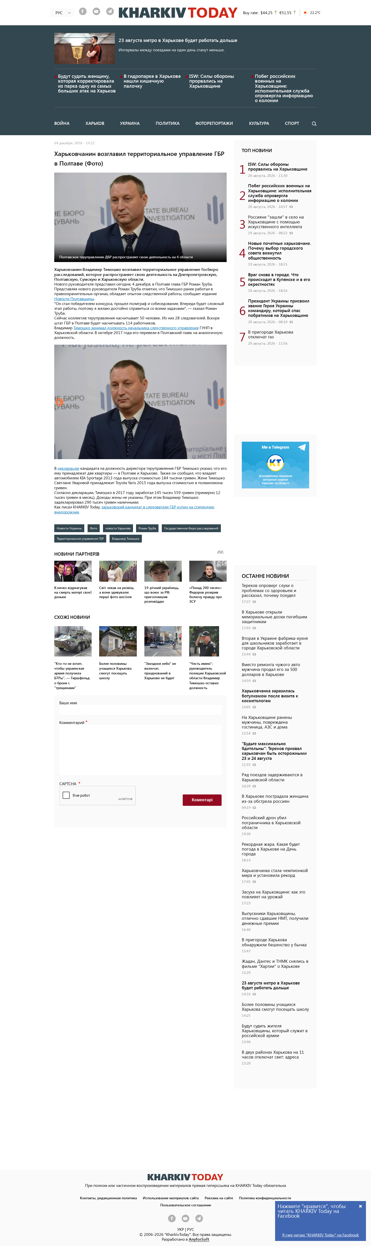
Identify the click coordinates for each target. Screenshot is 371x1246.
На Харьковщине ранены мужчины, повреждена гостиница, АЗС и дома (267, 722)
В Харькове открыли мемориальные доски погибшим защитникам (274, 616)
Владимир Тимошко (125, 538)
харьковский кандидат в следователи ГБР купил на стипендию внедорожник (134, 509)
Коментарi (202, 800)
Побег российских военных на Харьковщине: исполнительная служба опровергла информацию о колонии (284, 88)
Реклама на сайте (219, 1197)
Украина (130, 123)
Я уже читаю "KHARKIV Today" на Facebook (320, 1234)
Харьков (95, 123)
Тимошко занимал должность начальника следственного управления (136, 327)
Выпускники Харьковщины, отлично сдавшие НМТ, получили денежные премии (275, 918)
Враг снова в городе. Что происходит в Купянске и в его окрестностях (279, 279)
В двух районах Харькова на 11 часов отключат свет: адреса (273, 1054)
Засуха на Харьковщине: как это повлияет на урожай (273, 894)
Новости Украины (69, 528)
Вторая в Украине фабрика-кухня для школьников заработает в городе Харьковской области (275, 642)
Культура (259, 123)
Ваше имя (68, 702)
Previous (59, 402)
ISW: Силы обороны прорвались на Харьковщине (211, 81)
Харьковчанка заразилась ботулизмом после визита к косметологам (270, 695)
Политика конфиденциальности (265, 1197)
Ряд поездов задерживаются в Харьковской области (272, 777)
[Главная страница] (185, 1177)
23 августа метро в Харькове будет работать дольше (178, 40)
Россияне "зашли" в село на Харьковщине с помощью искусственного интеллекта (276, 221)
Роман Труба (147, 528)
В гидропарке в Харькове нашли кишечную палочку (152, 81)
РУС (190, 1229)
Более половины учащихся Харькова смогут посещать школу (275, 1006)
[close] (360, 1206)
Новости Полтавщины (74, 298)
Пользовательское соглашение (185, 1205)
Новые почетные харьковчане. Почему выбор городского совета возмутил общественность (279, 250)
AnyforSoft (199, 1239)
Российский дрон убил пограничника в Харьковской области (271, 822)
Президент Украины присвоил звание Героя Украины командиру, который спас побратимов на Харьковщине (278, 308)
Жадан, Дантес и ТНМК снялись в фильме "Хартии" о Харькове (275, 963)
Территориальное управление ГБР (80, 538)
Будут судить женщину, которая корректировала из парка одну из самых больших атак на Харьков (87, 83)
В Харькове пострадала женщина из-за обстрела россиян (275, 798)
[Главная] (178, 13)
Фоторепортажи (214, 123)
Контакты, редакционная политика (108, 1197)
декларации (68, 468)
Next (221, 402)
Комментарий (71, 722)
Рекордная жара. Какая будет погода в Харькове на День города (271, 848)
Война (61, 123)
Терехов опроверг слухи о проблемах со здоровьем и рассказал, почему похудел (269, 590)
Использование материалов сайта (171, 1197)
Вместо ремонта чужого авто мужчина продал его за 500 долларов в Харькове (271, 669)
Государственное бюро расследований (191, 528)
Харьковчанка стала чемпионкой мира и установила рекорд (275, 872)
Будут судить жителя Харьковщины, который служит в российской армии (275, 1030)
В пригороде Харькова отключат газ (270, 334)
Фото (93, 528)
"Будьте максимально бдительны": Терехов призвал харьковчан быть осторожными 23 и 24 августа (274, 751)
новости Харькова (117, 528)
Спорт (292, 123)
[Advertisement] (275, 402)
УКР (180, 1229)
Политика (167, 123)
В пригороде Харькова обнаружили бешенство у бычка (274, 942)
